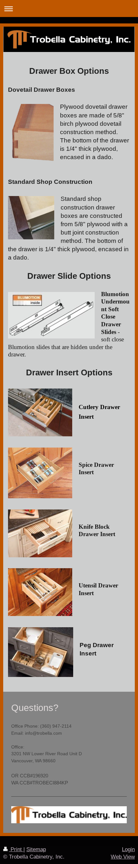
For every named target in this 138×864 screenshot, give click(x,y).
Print (16, 849)
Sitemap (36, 849)
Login (128, 849)
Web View (123, 857)
